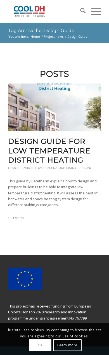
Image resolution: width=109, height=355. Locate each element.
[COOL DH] (45, 11)
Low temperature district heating (63, 168)
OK (40, 345)
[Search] (80, 11)
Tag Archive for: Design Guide (41, 30)
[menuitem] (80, 11)
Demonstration (21, 168)
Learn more (67, 345)
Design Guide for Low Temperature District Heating (49, 151)
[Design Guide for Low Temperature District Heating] (54, 107)
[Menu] (93, 11)
